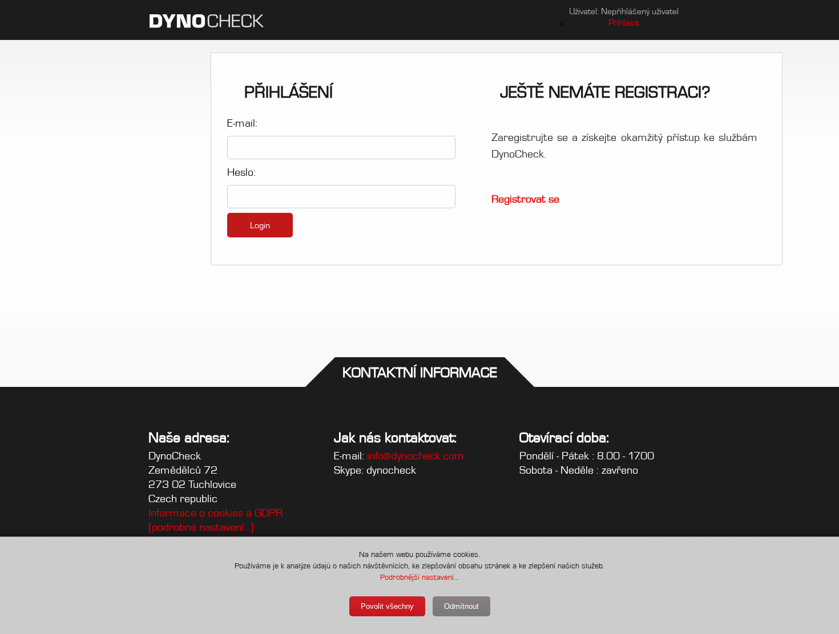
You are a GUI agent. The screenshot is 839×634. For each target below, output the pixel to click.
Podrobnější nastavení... (419, 576)
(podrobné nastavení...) (201, 527)
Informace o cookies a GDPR (215, 512)
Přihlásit (623, 22)
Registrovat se (525, 198)
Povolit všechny (387, 606)
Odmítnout (461, 606)
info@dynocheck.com (415, 455)
